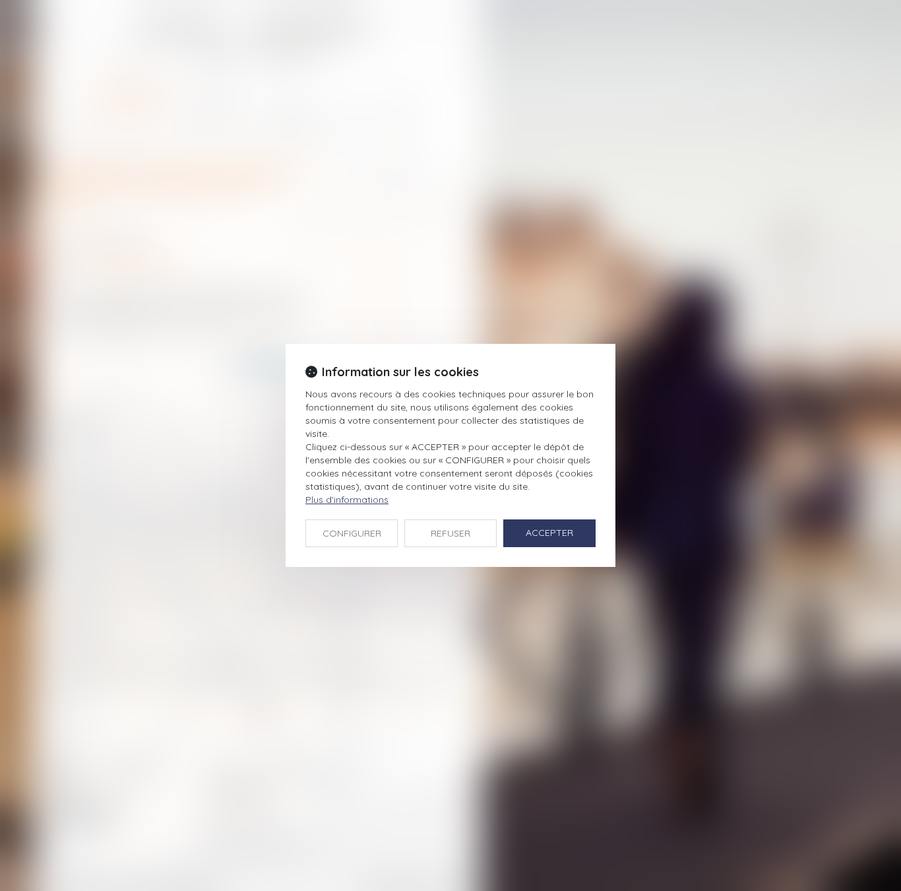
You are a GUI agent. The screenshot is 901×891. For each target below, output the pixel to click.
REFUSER (450, 533)
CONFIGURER (352, 533)
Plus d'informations (346, 500)
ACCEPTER (549, 533)
